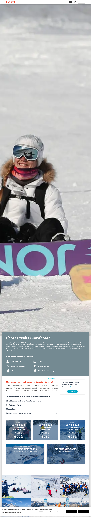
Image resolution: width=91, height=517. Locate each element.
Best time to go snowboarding (31, 413)
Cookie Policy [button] (41, 511)
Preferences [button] (19, 512)
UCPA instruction (31, 405)
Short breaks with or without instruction (31, 401)
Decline (71, 511)
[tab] (32, 381)
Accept (83, 511)
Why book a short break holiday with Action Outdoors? (31, 382)
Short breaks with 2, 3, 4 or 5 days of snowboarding (31, 397)
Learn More (25, 454)
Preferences (59, 511)
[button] (4, 2)
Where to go (31, 409)
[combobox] (81, 2)
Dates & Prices (72, 391)
